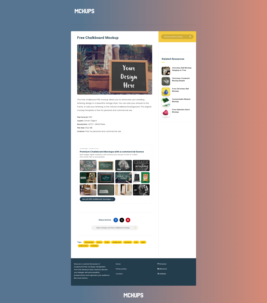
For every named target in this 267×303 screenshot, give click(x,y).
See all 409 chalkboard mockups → (97, 199)
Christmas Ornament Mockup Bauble (181, 79)
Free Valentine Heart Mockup (181, 111)
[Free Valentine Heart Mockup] (166, 112)
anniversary (89, 242)
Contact (119, 274)
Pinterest (163, 264)
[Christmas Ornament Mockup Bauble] (166, 81)
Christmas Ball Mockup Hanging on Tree (181, 69)
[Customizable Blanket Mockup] (166, 102)
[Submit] (190, 36)
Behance (163, 269)
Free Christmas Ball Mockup (180, 90)
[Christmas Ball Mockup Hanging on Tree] (166, 71)
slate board (83, 246)
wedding (94, 246)
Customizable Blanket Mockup (181, 100)
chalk (107, 242)
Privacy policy (121, 269)
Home (118, 264)
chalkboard (117, 242)
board (99, 242)
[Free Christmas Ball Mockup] (166, 92)
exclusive (127, 242)
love (136, 242)
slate (143, 242)
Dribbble (162, 274)
